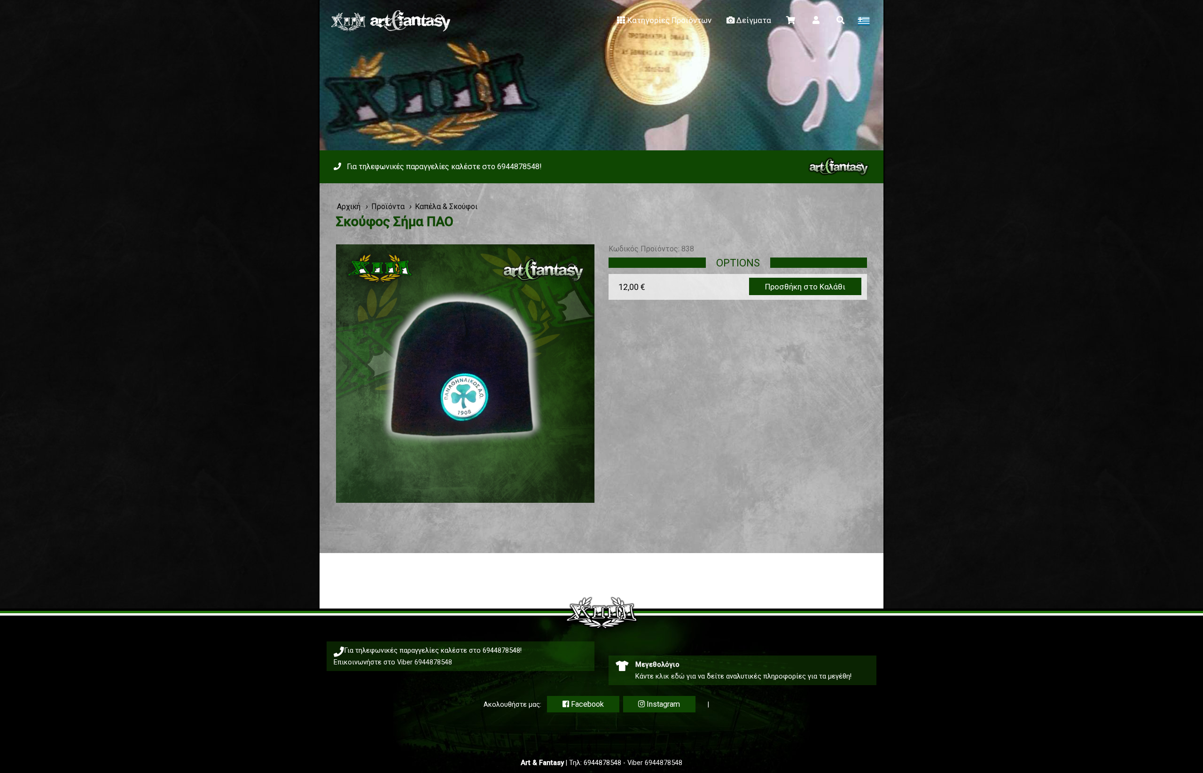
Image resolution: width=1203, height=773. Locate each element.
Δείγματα (753, 20)
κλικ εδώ (670, 676)
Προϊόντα (388, 206)
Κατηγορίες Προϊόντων (669, 20)
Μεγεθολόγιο (657, 664)
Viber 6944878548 (424, 662)
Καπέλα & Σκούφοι (446, 206)
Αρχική (348, 206)
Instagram (662, 704)
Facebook (586, 704)
